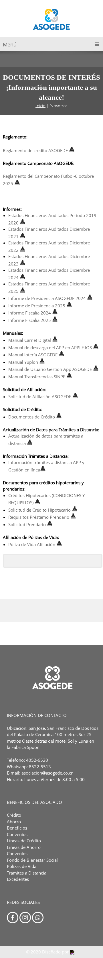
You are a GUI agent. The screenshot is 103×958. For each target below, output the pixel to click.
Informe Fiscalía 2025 (29, 320)
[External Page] (69, 306)
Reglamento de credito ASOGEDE (36, 150)
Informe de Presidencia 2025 (36, 306)
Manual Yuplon (23, 362)
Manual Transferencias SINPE (36, 376)
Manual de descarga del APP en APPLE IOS (50, 347)
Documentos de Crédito (31, 417)
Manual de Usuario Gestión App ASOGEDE (50, 369)
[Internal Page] (58, 313)
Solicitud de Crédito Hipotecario (39, 510)
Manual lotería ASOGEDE (33, 355)
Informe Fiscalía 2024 (29, 313)
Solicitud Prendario (27, 524)
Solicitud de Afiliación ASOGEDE (39, 396)
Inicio (40, 106)
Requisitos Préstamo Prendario (38, 517)
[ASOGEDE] (51, 20)
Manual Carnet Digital (29, 340)
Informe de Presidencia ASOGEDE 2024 (47, 298)
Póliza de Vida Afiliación (31, 544)
